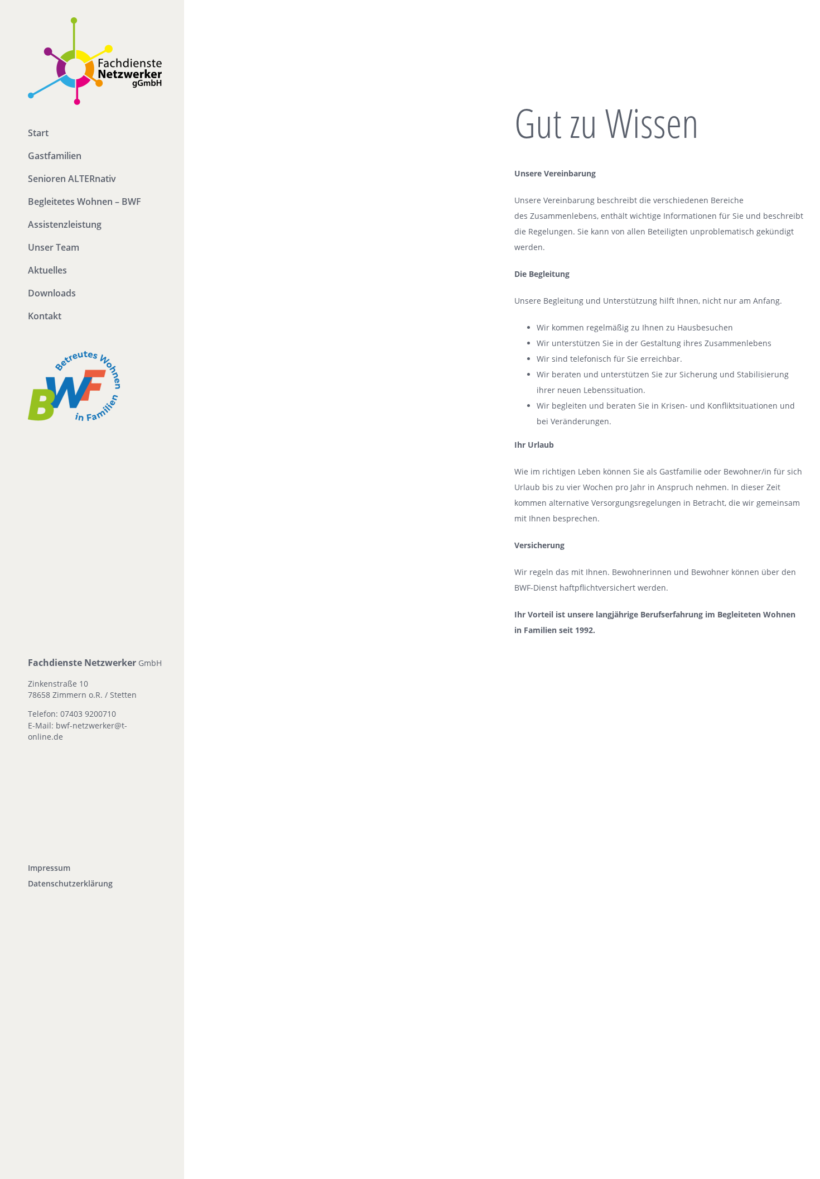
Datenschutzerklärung (70, 883)
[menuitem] (92, 134)
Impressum (49, 867)
